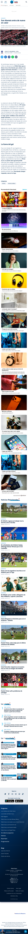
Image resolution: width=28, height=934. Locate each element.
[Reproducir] (3, 613)
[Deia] (6, 911)
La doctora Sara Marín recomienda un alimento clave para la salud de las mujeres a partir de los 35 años (14, 710)
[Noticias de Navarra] (20, 914)
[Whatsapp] (12, 57)
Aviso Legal (18, 888)
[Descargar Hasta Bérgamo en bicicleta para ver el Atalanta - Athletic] (14, 613)
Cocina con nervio (5, 856)
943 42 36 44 (15, 875)
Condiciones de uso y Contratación (14, 893)
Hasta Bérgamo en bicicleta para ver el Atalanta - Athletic (13, 619)
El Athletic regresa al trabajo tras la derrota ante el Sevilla (12, 522)
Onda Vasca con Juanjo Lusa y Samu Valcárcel (12, 822)
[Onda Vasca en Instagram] (15, 794)
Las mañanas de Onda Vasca (8, 811)
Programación (5, 841)
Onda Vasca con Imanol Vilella (8, 827)
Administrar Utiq (14, 896)
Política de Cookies (20, 891)
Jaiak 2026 (18, 5)
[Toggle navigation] (2, 2)
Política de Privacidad (9, 891)
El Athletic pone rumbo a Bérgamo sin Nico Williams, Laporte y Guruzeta (13, 595)
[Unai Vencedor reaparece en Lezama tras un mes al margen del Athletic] (14, 656)
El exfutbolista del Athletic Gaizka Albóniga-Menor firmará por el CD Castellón (12, 546)
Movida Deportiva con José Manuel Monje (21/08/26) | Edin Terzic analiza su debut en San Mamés (8, 768)
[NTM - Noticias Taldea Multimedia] (14, 906)
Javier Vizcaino (5, 853)
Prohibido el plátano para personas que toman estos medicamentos (14, 732)
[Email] (16, 57)
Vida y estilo (7, 707)
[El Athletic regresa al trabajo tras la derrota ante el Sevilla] (14, 510)
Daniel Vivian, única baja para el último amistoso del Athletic (13, 643)
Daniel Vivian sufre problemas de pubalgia (11, 692)
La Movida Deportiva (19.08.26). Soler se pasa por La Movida (8, 779)
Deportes (3, 519)
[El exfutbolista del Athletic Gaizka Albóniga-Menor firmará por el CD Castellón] (14, 534)
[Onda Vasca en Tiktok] (22, 794)
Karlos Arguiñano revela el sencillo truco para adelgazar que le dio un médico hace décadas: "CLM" (15, 718)
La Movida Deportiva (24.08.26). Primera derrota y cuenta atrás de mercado (8, 757)
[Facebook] (9, 57)
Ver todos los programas (7, 833)
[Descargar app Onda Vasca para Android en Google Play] (9, 801)
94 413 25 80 (15, 871)
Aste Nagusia (4, 5)
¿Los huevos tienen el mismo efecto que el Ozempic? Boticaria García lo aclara (15, 725)
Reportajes (4, 838)
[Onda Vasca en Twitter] (5, 794)
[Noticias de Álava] (7, 914)
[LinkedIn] (5, 57)
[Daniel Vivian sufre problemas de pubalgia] (14, 680)
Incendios (12, 5)
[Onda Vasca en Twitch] (19, 794)
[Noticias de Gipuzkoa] (17, 911)
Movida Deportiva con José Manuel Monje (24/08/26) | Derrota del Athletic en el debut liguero (8, 746)
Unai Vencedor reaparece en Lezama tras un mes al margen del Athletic (12, 668)
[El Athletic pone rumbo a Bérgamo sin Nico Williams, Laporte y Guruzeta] (14, 584)
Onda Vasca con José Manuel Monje (10, 819)
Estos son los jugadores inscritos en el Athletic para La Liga (13, 571)
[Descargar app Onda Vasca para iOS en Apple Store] (19, 801)
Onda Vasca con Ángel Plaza (8, 830)
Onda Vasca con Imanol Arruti (8, 824)
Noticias (3, 836)
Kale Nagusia (4, 816)
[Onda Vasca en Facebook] (8, 794)
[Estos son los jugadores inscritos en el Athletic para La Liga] (14, 560)
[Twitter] (2, 57)
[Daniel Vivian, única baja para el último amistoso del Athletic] (14, 632)
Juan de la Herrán (5, 851)
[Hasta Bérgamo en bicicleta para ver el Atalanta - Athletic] (14, 608)
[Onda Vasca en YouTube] (12, 794)
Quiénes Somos (10, 888)
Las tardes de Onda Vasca (7, 814)
